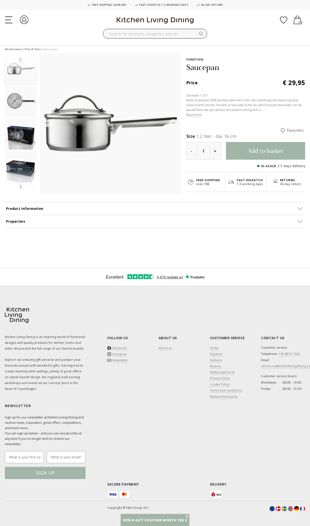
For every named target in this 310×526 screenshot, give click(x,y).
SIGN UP (45, 473)
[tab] (155, 221)
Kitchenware (13, 49)
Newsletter (120, 360)
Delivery (216, 360)
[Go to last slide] (20, 60)
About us (165, 348)
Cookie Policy (220, 384)
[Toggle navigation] (9, 19)
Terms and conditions (226, 391)
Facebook (119, 348)
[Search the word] (201, 34)
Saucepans (51, 49)
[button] (21, 69)
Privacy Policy (220, 378)
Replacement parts (224, 397)
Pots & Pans (32, 49)
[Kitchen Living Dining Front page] (155, 20)
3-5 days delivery (291, 166)
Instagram (119, 354)
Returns (215, 366)
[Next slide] (20, 186)
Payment (216, 354)
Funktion (194, 59)
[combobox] (155, 34)
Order (214, 348)
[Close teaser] (187, 516)
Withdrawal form (222, 372)
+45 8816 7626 (289, 354)
